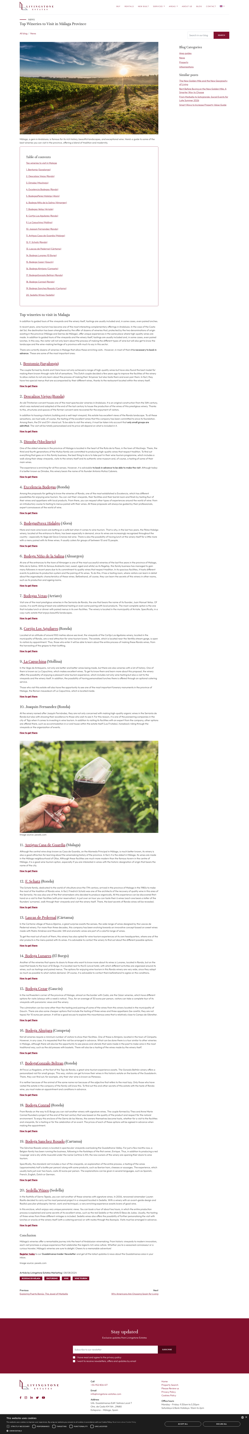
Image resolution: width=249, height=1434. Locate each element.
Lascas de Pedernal (40, 917)
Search (221, 35)
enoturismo (52, 1278)
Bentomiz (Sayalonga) (41, 363)
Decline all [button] (221, 1424)
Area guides (185, 53)
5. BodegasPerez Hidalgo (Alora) (43, 195)
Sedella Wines (37, 1190)
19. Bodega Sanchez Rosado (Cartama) (46, 288)
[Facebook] (21, 1397)
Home (164, 1381)
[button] (222, 6)
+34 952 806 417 (99, 1384)
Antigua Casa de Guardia (45, 845)
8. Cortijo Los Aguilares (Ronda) (42, 215)
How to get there (28, 386)
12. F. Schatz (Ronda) (36, 242)
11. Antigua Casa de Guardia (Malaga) (45, 235)
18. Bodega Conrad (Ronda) (40, 281)
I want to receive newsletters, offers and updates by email (106, 1361)
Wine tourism (81, 1278)
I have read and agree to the (99, 1357)
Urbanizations (186, 66)
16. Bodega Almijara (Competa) (42, 268)
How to (23, 1052)
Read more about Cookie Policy (124, 1422)
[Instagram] (26, 1397)
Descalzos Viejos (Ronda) (44, 396)
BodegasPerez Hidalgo (42, 523)
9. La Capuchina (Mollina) (39, 222)
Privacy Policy (168, 1391)
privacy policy (114, 1357)
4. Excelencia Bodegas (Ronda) (42, 189)
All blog (23, 33)
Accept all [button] (183, 1424)
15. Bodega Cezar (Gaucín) (40, 261)
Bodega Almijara (38, 1030)
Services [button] (158, 6)
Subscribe (167, 1349)
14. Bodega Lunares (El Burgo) (41, 255)
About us (187, 6)
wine (66, 1278)
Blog (199, 6)
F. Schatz (32, 881)
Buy (118, 6)
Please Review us (170, 1388)
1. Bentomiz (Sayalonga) (38, 169)
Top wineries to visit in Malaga (41, 162)
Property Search (169, 1384)
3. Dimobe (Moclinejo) (37, 182)
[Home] (36, 6)
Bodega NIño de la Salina (44, 556)
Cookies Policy (168, 1395)
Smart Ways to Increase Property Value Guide (202, 104)
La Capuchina (34, 661)
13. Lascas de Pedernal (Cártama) (43, 248)
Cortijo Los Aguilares (41, 628)
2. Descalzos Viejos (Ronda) (40, 176)
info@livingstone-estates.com (106, 1393)
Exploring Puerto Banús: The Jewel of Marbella (44, 1293)
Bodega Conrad (37, 1105)
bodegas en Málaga (31, 1278)
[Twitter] (38, 1397)
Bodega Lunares (37, 955)
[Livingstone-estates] (39, 1384)
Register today (27, 1253)
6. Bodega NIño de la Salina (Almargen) (46, 202)
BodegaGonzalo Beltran (44, 1063)
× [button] (246, 1417)
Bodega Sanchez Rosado (45, 1141)
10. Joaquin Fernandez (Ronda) (42, 228)
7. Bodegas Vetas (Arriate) (39, 209)
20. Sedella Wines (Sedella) (40, 294)
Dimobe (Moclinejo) (40, 441)
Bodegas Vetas (35, 595)
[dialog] (124, 1424)
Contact (211, 6)
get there (32, 1052)
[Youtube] (44, 1397)
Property (183, 62)
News (33, 33)
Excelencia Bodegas (40, 487)
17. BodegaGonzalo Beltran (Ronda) (44, 275)
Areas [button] (172, 6)
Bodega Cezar (36, 988)
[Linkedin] (32, 1397)
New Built (143, 6)
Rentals (129, 6)
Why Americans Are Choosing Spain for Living (134, 1293)
